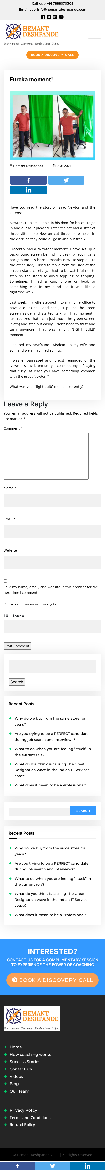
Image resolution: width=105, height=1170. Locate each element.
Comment (13, 428)
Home (16, 1047)
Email (10, 519)
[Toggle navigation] (94, 34)
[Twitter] (66, 180)
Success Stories (25, 1061)
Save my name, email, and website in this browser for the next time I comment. (51, 590)
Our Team (19, 1091)
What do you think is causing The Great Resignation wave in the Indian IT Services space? (52, 770)
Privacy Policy (23, 1110)
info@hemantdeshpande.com (61, 9)
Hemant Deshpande (27, 166)
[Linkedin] (28, 190)
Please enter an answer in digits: (30, 604)
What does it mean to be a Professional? (50, 785)
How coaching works (30, 1054)
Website (10, 550)
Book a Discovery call (52, 55)
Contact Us (21, 1069)
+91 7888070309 (60, 3)
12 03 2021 (63, 166)
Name (10, 488)
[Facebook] (28, 180)
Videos (16, 1076)
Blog (14, 1084)
